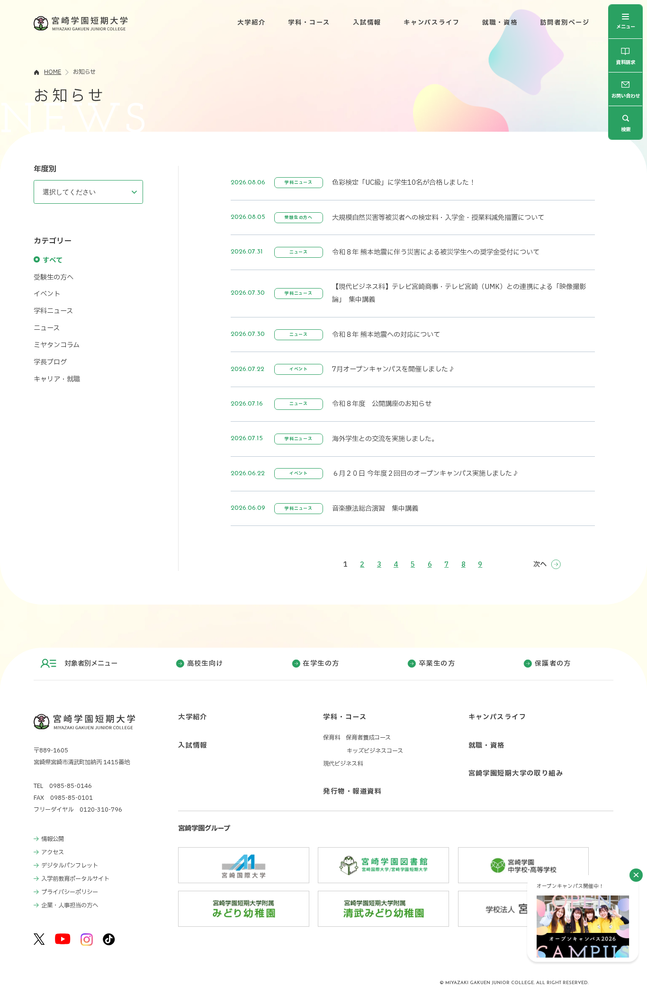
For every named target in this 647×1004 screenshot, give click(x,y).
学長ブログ (50, 362)
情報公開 (52, 839)
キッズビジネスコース (375, 751)
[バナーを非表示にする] (636, 875)
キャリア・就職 (57, 379)
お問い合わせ (625, 95)
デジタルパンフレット (69, 865)
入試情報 (367, 22)
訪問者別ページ (565, 22)
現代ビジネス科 (343, 764)
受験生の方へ (53, 277)
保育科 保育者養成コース (357, 737)
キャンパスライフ (432, 22)
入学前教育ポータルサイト (75, 879)
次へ (540, 565)
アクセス (52, 852)
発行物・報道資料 (352, 791)
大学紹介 (251, 22)
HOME (52, 72)
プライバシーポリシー (69, 892)
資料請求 (625, 63)
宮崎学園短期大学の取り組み (516, 773)
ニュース (47, 328)
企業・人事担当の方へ (69, 905)
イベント (47, 294)
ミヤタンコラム (57, 345)
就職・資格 (500, 22)
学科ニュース (53, 311)
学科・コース (309, 22)
